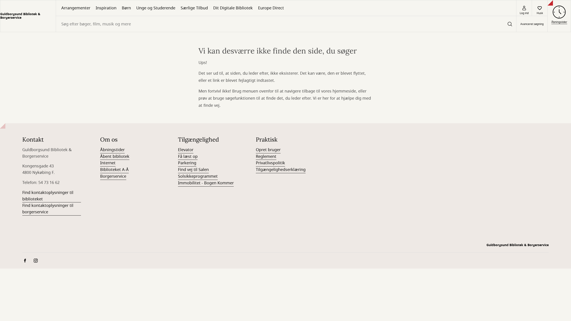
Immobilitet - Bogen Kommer (206, 183)
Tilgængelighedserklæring (281, 170)
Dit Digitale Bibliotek (233, 8)
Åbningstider (112, 150)
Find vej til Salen (193, 170)
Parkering (187, 163)
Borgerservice (113, 176)
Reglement (266, 156)
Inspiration (106, 8)
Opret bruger (268, 150)
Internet (108, 163)
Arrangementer (75, 8)
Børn (126, 8)
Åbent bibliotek (114, 156)
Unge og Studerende (155, 8)
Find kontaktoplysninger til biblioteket (47, 196)
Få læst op (188, 156)
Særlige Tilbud (194, 8)
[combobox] (286, 24)
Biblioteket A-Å (114, 170)
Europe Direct (271, 8)
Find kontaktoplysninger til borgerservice (47, 209)
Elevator (185, 150)
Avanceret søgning (532, 24)
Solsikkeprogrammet (198, 176)
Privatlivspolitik (270, 163)
